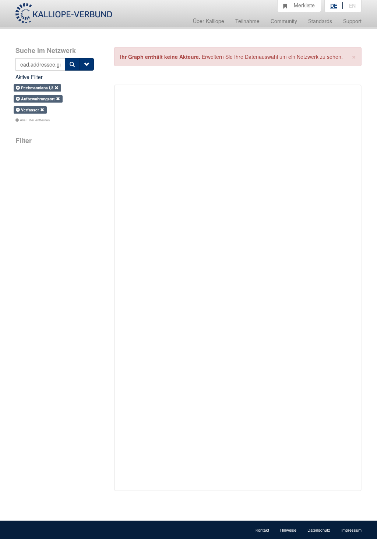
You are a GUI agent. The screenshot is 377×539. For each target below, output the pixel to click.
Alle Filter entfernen (35, 119)
